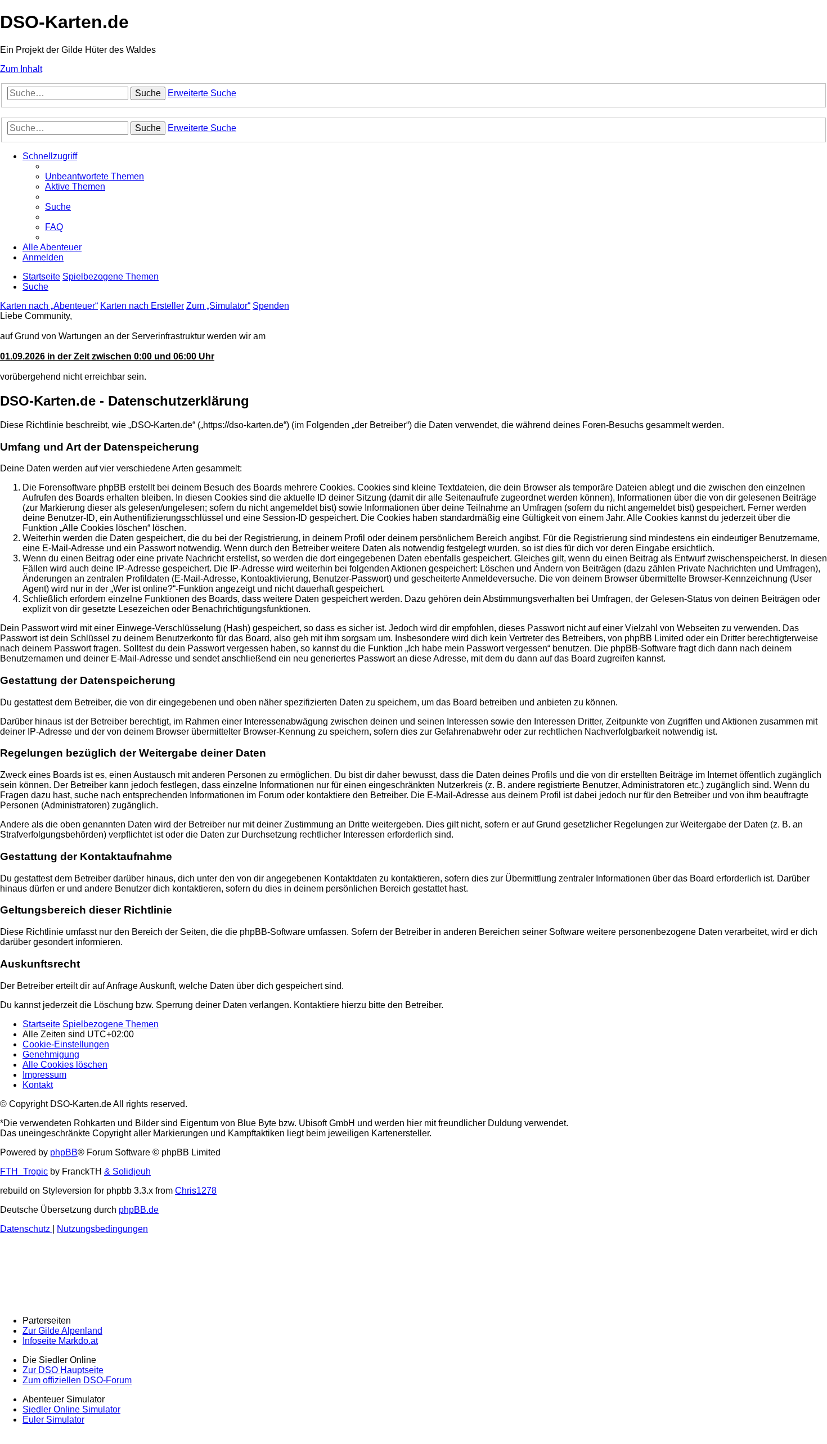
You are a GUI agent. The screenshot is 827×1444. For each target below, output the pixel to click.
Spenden (271, 306)
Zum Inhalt (21, 69)
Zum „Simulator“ (218, 306)
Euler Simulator (53, 1419)
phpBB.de (139, 1209)
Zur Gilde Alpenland (62, 1330)
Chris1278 (196, 1190)
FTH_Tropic (24, 1171)
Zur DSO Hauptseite (63, 1370)
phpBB (64, 1152)
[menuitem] (94, 176)
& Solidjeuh (127, 1171)
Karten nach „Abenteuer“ (49, 306)
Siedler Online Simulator (71, 1409)
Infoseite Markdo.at (60, 1341)
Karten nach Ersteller (142, 306)
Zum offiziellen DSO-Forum (77, 1380)
